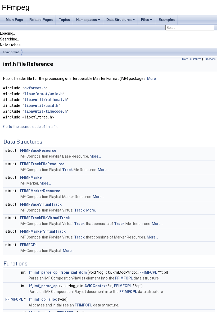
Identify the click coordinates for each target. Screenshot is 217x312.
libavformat (11, 52)
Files (145, 20)
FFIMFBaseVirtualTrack (41, 204)
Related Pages (41, 20)
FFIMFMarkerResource (40, 191)
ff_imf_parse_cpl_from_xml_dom (58, 272)
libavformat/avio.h (43, 94)
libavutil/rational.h (45, 100)
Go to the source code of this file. (31, 127)
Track (67, 170)
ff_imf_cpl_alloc (43, 299)
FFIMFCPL (29, 245)
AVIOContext (95, 286)
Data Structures (119, 20)
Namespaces (86, 20)
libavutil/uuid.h (41, 105)
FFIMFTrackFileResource (42, 164)
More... (152, 78)
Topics (64, 20)
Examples (167, 20)
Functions (210, 59)
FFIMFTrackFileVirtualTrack (45, 218)
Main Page (14, 20)
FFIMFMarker (31, 177)
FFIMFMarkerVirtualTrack (43, 231)
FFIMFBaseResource (38, 150)
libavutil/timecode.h (45, 111)
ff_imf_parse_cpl (43, 286)
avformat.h (35, 88)
